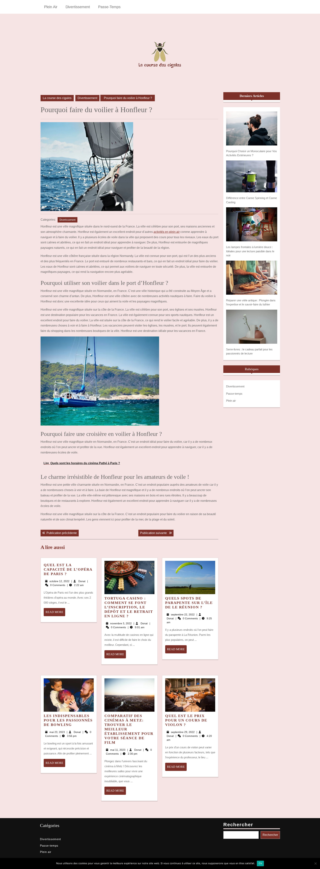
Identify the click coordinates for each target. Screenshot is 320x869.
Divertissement (78, 7)
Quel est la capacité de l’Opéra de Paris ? (68, 569)
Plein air (50, 7)
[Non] (315, 863)
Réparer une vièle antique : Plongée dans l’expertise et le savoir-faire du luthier (251, 302)
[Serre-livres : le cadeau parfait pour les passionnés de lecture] (251, 327)
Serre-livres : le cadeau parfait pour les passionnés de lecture (249, 351)
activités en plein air (167, 231)
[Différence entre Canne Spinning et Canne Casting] (251, 176)
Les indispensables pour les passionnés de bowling (68, 720)
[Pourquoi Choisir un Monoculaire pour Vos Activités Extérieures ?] (251, 128)
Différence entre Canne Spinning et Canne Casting (251, 200)
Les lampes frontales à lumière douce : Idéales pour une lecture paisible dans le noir (250, 251)
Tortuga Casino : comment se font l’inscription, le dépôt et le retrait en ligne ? (128, 607)
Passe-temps (109, 7)
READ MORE (55, 613)
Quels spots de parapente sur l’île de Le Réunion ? (189, 602)
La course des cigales (57, 98)
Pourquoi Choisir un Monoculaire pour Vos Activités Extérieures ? (251, 153)
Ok (260, 863)
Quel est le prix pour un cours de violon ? (186, 720)
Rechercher (238, 824)
